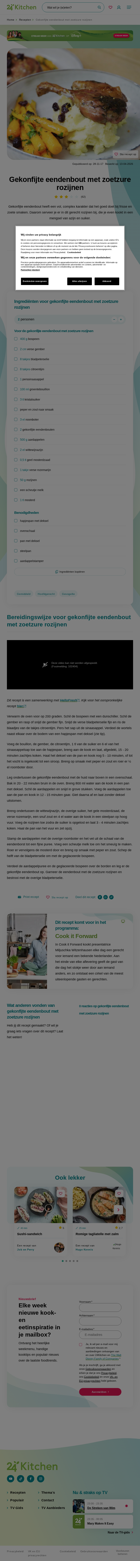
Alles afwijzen (79, 281)
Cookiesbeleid (74, 252)
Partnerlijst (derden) (30, 270)
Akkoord (106, 281)
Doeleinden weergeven (35, 281)
